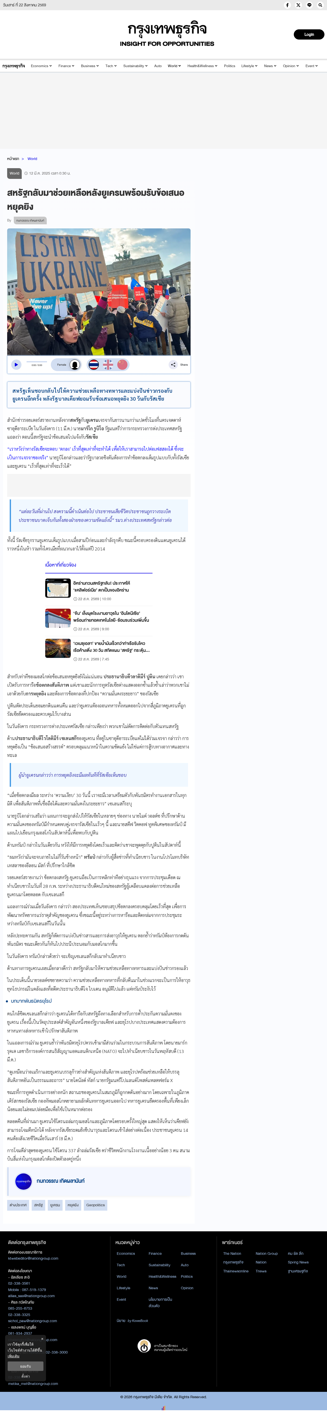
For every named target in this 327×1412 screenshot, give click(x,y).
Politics (229, 66)
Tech (109, 66)
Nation (261, 1262)
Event (310, 66)
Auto (158, 66)
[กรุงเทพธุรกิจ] (14, 66)
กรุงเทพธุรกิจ (233, 1262)
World (172, 66)
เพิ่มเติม (13, 1356)
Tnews (261, 1271)
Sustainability (133, 66)
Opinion (289, 66)
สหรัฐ (38, 1205)
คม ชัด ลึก (295, 1253)
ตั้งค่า (25, 1376)
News (268, 66)
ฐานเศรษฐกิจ (298, 1271)
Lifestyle (247, 66)
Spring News (298, 1262)
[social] (287, 5)
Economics (39, 66)
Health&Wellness (201, 66)
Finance (65, 66)
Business (88, 66)
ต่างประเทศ (18, 1205)
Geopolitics (95, 1205)
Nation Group (267, 1253)
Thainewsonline (236, 1271)
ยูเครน (55, 1205)
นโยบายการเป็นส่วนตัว (160, 1302)
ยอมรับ (25, 1366)
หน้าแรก (13, 158)
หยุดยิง (73, 1205)
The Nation (232, 1253)
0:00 (34, 365)
